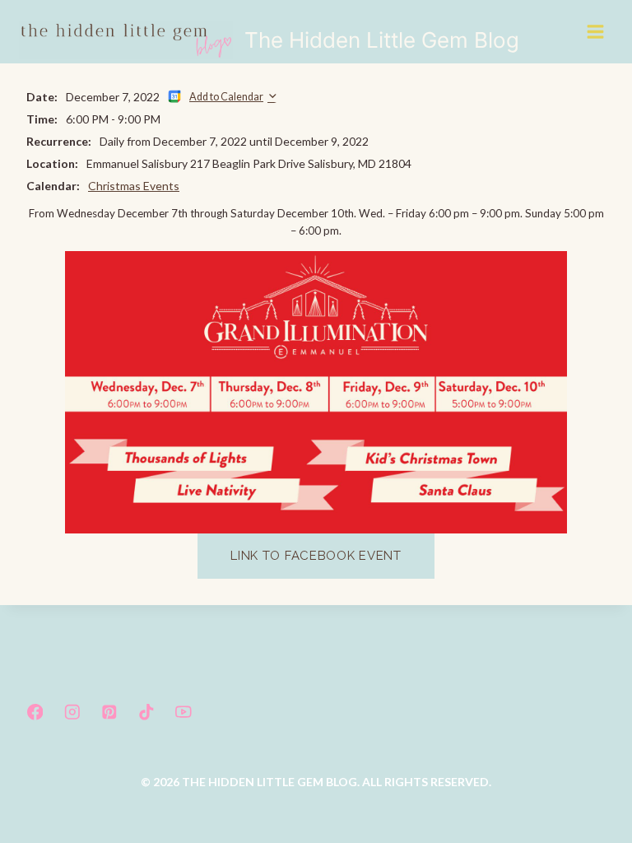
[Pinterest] (109, 712)
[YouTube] (183, 712)
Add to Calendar (226, 97)
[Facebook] (35, 712)
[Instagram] (72, 712)
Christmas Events (133, 186)
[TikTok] (146, 712)
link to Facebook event (315, 555)
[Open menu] (596, 31)
